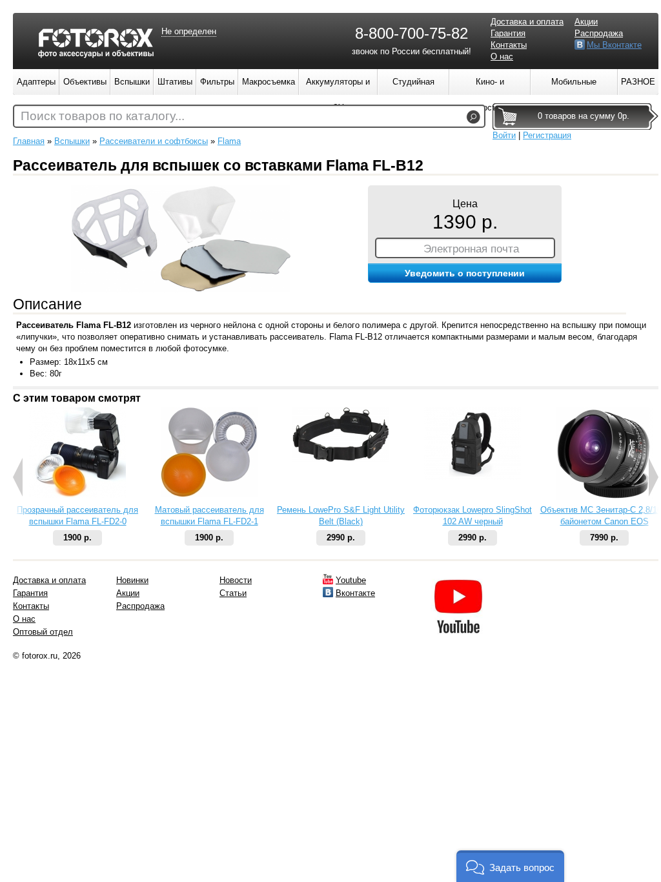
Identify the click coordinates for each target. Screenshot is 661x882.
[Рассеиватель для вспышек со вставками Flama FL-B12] (180, 289)
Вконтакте (355, 593)
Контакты (509, 45)
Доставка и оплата (527, 21)
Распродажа (599, 33)
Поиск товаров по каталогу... (103, 116)
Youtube (351, 580)
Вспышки (72, 141)
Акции (586, 21)
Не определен (188, 31)
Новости (235, 580)
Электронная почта (471, 248)
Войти (504, 135)
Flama (229, 141)
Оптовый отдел (43, 632)
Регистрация (547, 135)
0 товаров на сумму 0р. (583, 116)
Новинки (132, 580)
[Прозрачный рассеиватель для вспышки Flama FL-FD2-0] (77, 495)
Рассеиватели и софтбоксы (153, 141)
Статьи (233, 593)
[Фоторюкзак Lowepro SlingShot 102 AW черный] (472, 477)
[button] (510, 866)
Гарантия (508, 33)
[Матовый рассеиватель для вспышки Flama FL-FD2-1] (209, 494)
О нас (502, 56)
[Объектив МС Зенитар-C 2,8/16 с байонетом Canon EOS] (604, 497)
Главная (29, 141)
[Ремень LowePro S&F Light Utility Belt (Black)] (340, 459)
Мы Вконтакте (614, 45)
